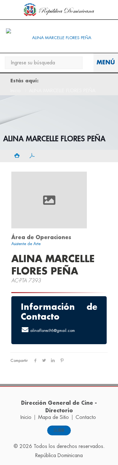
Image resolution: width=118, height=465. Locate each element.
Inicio (15, 90)
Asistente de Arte (26, 244)
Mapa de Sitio (53, 417)
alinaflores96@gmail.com (52, 330)
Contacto (86, 417)
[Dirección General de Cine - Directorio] (59, 37)
